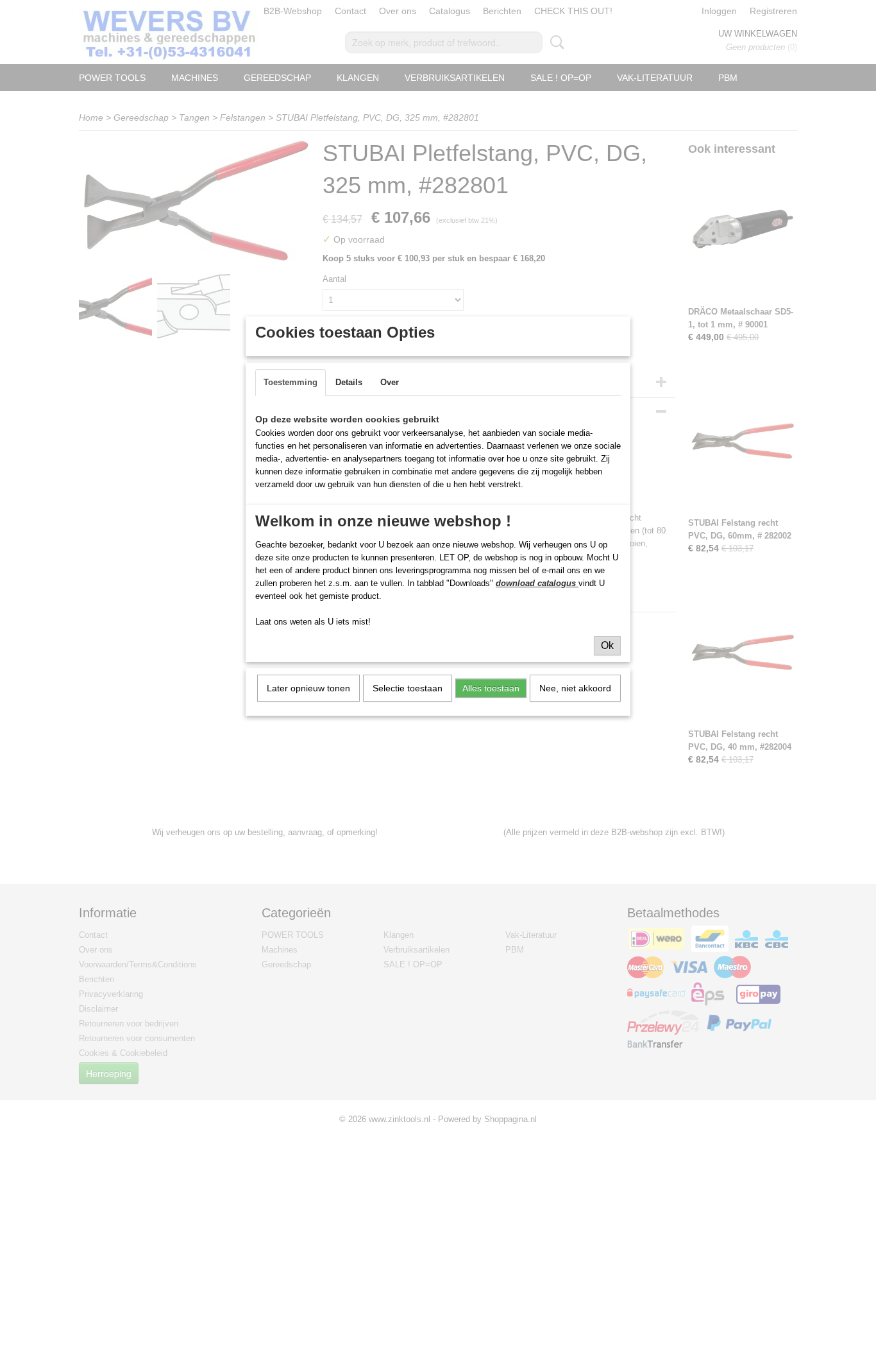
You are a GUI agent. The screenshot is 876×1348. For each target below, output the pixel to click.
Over (389, 382)
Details (348, 382)
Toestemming (290, 382)
